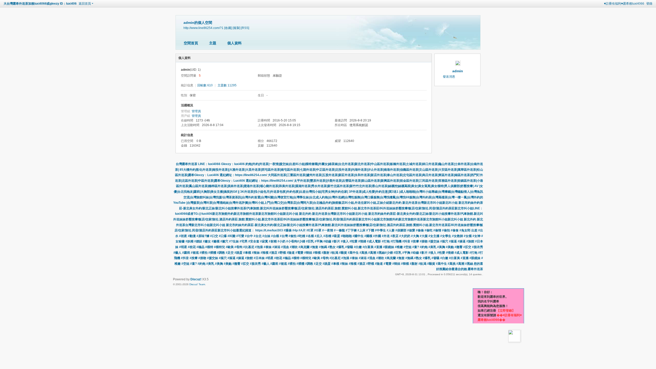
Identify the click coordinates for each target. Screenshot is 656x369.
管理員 (196, 111)
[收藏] (228, 27)
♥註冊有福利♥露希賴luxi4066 (624, 3)
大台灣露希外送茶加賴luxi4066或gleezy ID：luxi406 (40, 3)
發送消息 (449, 76)
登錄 (649, 3)
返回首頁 (85, 3)
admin (457, 71)
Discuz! (195, 279)
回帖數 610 (205, 85)
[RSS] (245, 27)
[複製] (236, 27)
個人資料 (234, 43)
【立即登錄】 (506, 310)
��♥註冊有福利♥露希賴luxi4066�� (500, 317)
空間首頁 (191, 43)
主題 (212, 43)
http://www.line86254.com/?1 (203, 27)
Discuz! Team (197, 284)
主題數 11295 (227, 85)
